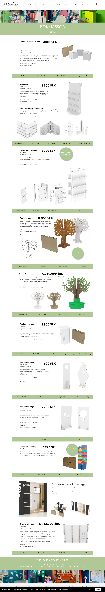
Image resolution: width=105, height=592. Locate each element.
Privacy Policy (65, 589)
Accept (98, 589)
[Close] (103, 589)
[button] (41, 4)
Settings (90, 589)
